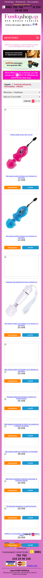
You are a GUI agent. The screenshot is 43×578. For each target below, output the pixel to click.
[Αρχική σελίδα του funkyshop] (21, 21)
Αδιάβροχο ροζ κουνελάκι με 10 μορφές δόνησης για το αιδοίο (21, 534)
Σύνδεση (8, 25)
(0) (30, 25)
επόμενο (26, 101)
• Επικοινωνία (20, 2)
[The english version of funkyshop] (36, 25)
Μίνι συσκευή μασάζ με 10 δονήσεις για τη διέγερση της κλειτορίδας (21, 324)
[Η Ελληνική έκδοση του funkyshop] (33, 25)
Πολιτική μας (21, 548)
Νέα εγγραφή (16, 25)
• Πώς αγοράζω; (32, 2)
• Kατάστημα (9, 2)
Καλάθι (27, 25)
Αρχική (7, 84)
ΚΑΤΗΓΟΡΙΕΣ (11, 37)
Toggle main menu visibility (37, 37)
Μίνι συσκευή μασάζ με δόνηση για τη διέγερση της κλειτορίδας (21, 177)
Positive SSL (32, 566)
